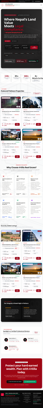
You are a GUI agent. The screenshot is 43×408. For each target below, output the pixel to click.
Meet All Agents (36, 332)
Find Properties (34, 47)
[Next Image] (19, 102)
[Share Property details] (17, 106)
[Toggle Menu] (41, 5)
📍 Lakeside (16, 53)
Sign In (37, 4)
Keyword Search (8, 45)
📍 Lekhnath (22, 53)
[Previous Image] (2, 102)
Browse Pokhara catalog (37, 93)
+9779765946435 (37, 1)
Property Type (16, 45)
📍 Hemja (27, 53)
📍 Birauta (6, 55)
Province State (24, 45)
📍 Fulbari (32, 53)
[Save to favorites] (19, 106)
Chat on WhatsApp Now (30, 381)
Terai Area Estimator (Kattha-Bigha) (27, 397)
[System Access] (41, 1)
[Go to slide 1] (10, 139)
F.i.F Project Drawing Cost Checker (27, 402)
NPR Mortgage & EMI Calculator (27, 400)
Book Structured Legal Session (15, 381)
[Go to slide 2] (32, 139)
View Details (17, 124)
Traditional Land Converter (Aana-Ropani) (27, 395)
